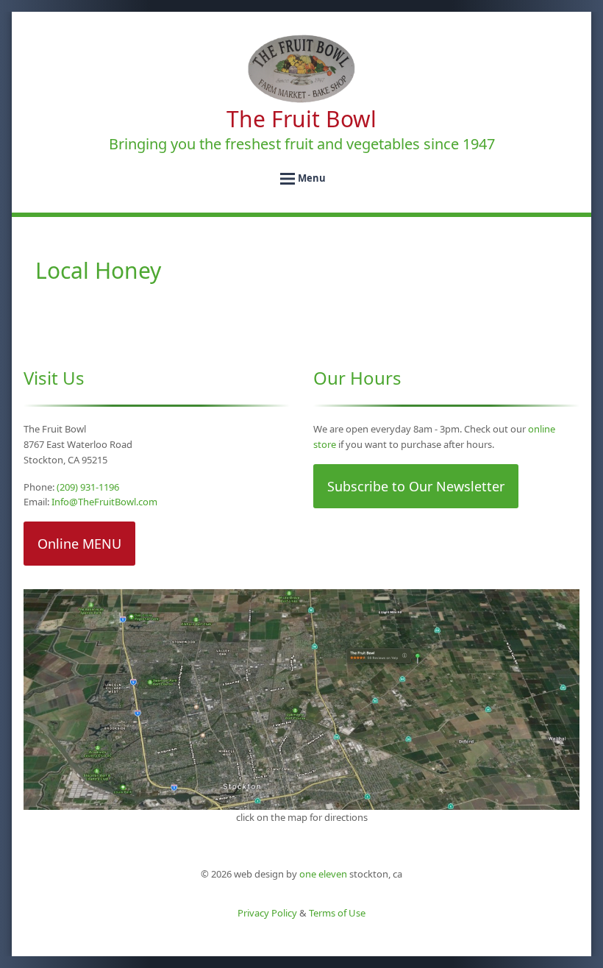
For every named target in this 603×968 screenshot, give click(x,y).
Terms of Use (337, 912)
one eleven (323, 873)
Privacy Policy (267, 912)
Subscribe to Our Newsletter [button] (415, 486)
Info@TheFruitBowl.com (104, 501)
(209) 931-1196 (88, 487)
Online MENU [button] (79, 543)
